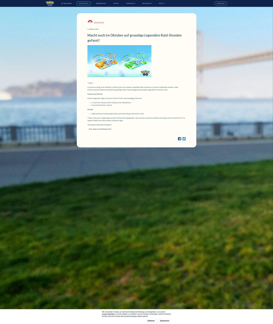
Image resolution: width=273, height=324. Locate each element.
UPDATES (99, 22)
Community (130, 3)
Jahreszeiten (101, 3)
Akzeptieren (164, 321)
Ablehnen (151, 321)
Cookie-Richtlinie (108, 314)
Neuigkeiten (84, 3)
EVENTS (116, 3)
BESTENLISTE (147, 3)
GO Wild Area (66, 3)
